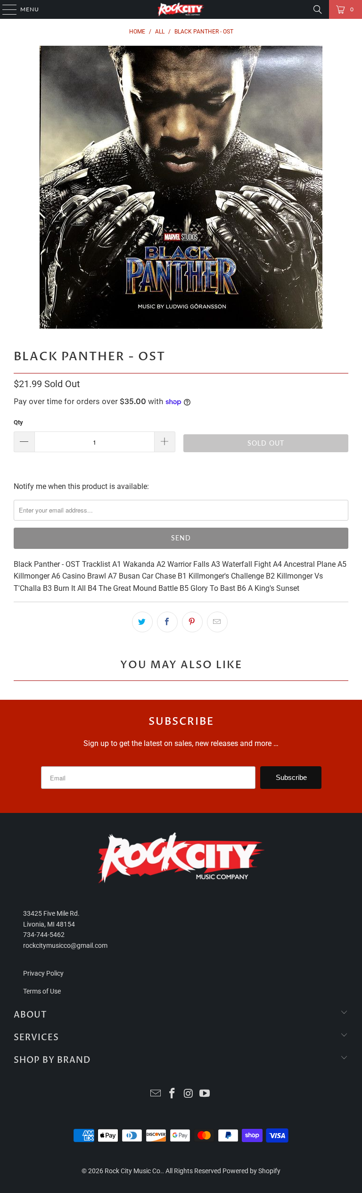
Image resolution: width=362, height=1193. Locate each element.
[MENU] (5, 9)
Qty (18, 422)
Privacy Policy (43, 973)
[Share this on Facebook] (167, 622)
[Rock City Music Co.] (181, 9)
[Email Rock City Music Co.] (156, 1094)
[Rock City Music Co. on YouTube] (205, 1094)
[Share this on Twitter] (142, 622)
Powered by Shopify (251, 1171)
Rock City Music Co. (133, 1171)
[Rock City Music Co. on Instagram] (189, 1094)
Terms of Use (42, 991)
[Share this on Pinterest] (192, 622)
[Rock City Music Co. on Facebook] (172, 1094)
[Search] (318, 9)
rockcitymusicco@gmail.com (65, 945)
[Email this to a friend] (217, 622)
